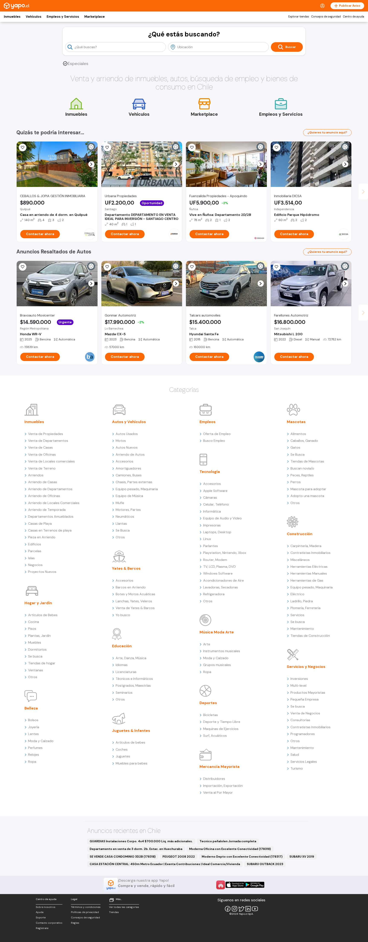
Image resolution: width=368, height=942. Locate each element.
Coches (122, 749)
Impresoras (212, 525)
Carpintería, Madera (305, 546)
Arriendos (35, 475)
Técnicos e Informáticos (134, 678)
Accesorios (124, 461)
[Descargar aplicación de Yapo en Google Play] (254, 885)
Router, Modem (215, 560)
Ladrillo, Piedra (301, 601)
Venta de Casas (40, 447)
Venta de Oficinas (42, 454)
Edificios (34, 544)
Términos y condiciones (86, 907)
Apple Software (215, 490)
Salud (294, 754)
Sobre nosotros (45, 907)
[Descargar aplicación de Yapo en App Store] (235, 885)
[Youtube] (255, 908)
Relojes (33, 754)
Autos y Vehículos (129, 421)
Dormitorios (37, 649)
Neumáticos (125, 516)
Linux (207, 539)
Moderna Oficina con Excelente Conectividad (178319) (230, 849)
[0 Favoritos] (22, 267)
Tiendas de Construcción (310, 635)
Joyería (33, 727)
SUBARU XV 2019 (301, 856)
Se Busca (123, 530)
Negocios (35, 565)
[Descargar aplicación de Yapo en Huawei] (221, 885)
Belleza (31, 708)
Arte (206, 644)
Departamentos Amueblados (50, 516)
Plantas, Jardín (39, 635)
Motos (121, 440)
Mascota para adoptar (308, 489)
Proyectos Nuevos (42, 571)
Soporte (41, 917)
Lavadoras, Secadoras (220, 587)
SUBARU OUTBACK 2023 (265, 864)
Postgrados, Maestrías (133, 685)
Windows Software (218, 573)
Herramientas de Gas (306, 580)
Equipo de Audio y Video (222, 518)
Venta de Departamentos (48, 440)
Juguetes (123, 756)
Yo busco (123, 615)
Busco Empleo (214, 440)
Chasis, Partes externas (134, 482)
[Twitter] (241, 908)
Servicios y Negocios (306, 666)
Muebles (34, 642)
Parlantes (210, 546)
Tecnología (210, 471)
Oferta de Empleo (217, 434)
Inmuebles (12, 16)
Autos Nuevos (127, 447)
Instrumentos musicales (221, 651)
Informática (212, 511)
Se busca (35, 656)
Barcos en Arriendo (131, 587)
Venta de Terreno (42, 468)
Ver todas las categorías (124, 907)
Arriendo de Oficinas (44, 496)
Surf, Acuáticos (215, 735)
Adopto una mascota (307, 496)
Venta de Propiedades (45, 434)
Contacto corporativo (49, 923)
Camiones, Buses (129, 475)
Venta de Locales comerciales (51, 461)
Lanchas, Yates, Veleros (134, 601)
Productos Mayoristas (307, 692)
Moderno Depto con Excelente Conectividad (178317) (242, 856)
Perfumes (35, 748)
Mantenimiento (302, 628)
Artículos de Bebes (43, 615)
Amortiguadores (128, 468)
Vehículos (33, 16)
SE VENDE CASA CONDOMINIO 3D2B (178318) (123, 856)
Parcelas (34, 551)
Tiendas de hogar (41, 663)
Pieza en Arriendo (41, 537)
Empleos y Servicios (63, 16)
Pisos (32, 628)
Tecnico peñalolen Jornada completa (228, 841)
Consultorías (300, 720)
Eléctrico (297, 594)
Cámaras (210, 497)
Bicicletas (210, 715)
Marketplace (94, 16)
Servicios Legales (303, 761)
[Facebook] (227, 908)
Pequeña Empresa (304, 699)
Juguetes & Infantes (131, 730)
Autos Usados (127, 434)
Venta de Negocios (305, 713)
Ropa (32, 761)
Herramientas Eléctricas (309, 566)
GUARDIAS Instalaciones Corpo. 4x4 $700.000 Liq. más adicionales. (141, 841)
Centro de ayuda (353, 16)
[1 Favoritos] (107, 147)
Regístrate (42, 928)
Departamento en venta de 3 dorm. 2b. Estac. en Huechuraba (136, 849)
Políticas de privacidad (85, 912)
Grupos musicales (217, 665)
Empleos (208, 421)
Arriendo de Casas (42, 482)
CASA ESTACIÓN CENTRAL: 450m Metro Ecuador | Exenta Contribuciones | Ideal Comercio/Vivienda (165, 864)
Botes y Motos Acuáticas (135, 594)
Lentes (33, 734)
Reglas (75, 923)
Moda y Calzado (40, 741)
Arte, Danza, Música (131, 658)
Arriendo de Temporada (47, 509)
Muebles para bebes (131, 763)
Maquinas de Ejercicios (221, 729)
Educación (122, 646)
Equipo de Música (129, 496)
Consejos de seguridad (326, 16)
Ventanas (35, 670)
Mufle (120, 503)
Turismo (296, 768)
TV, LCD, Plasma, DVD (219, 566)
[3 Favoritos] (192, 147)
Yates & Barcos (126, 568)
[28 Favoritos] (276, 147)
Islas (31, 558)
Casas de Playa (40, 523)
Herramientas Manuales (308, 573)
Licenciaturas (126, 672)
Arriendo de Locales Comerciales (53, 503)
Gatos (295, 447)
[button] (91, 164)
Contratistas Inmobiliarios (310, 552)
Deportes (208, 702)
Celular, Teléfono (216, 504)
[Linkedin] (248, 908)
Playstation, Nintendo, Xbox (224, 552)
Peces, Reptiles (302, 475)
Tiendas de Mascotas (307, 461)
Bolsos (33, 720)
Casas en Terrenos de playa (50, 530)
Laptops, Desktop (217, 532)
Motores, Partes (128, 509)
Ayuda (39, 912)
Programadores (302, 734)
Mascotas (296, 421)
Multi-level (298, 685)
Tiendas (114, 912)
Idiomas (122, 665)
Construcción (299, 533)
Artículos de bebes (130, 742)
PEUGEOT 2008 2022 (178, 856)
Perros (295, 482)
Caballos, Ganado (304, 440)
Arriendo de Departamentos (50, 489)
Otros (32, 677)
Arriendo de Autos (130, 454)
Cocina (33, 622)
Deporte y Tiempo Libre (221, 722)
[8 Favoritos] (22, 147)
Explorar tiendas (298, 16)
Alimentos (298, 434)
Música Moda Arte (217, 632)
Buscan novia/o (302, 468)
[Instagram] (234, 908)
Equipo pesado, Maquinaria (137, 489)
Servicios (297, 615)
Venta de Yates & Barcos (135, 608)
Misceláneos (300, 560)
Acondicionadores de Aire (223, 580)
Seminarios (124, 692)
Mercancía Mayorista (220, 766)
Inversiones (299, 678)
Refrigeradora (213, 594)
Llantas (121, 523)
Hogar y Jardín (38, 602)
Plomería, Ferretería (305, 608)
